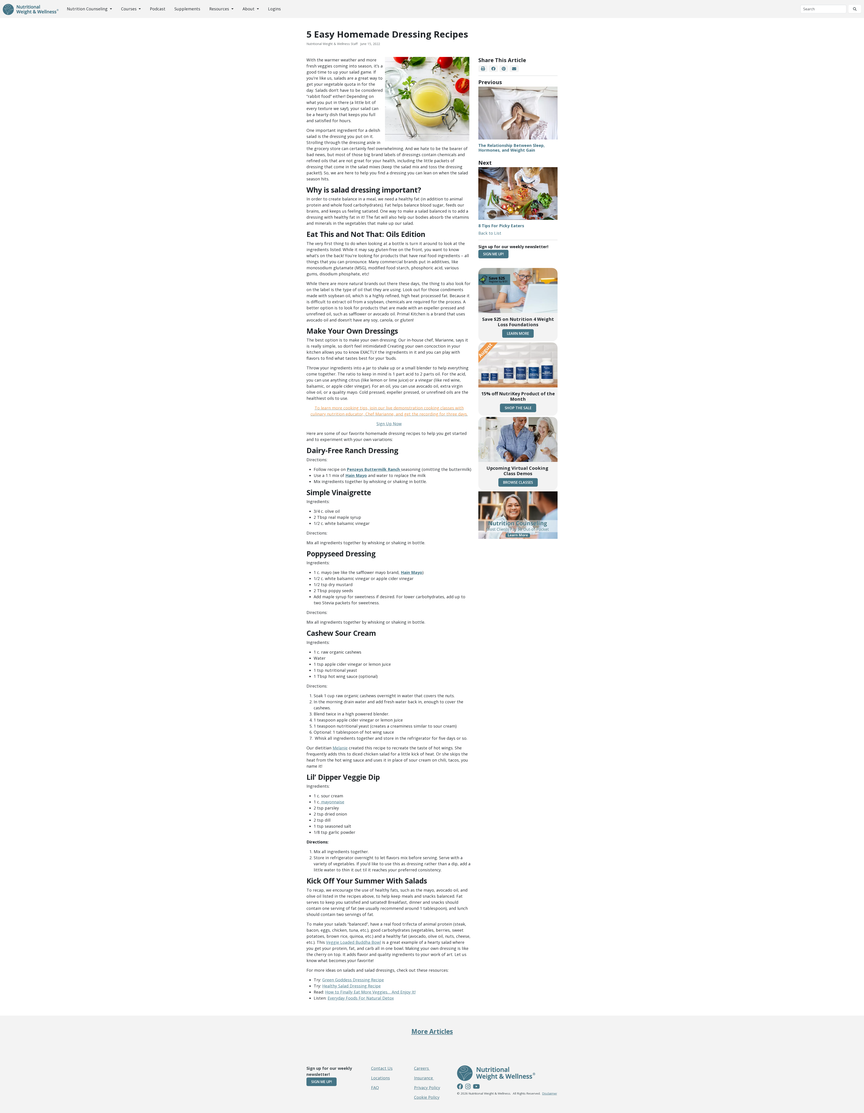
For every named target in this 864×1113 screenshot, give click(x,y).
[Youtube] (476, 1087)
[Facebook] (493, 68)
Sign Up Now (389, 423)
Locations (380, 1078)
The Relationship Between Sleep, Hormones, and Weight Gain (511, 148)
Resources (219, 8)
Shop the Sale (518, 407)
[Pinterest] (503, 68)
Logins (274, 8)
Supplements (187, 8)
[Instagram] (468, 1087)
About (249, 8)
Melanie (340, 748)
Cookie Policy (426, 1097)
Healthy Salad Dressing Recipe (351, 986)
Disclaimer (549, 1093)
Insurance (424, 1078)
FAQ (375, 1087)
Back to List (489, 233)
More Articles (432, 1031)
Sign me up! (493, 254)
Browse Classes (518, 482)
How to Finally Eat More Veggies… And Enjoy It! (370, 992)
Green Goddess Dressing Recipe (353, 980)
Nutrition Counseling (88, 8)
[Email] (514, 68)
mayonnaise (332, 802)
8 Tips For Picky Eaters (501, 225)
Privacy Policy (427, 1087)
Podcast (157, 8)
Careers (422, 1068)
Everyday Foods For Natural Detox (361, 998)
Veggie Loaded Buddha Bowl (353, 942)
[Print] (483, 68)
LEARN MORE (518, 333)
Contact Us (382, 1068)
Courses (129, 8)
